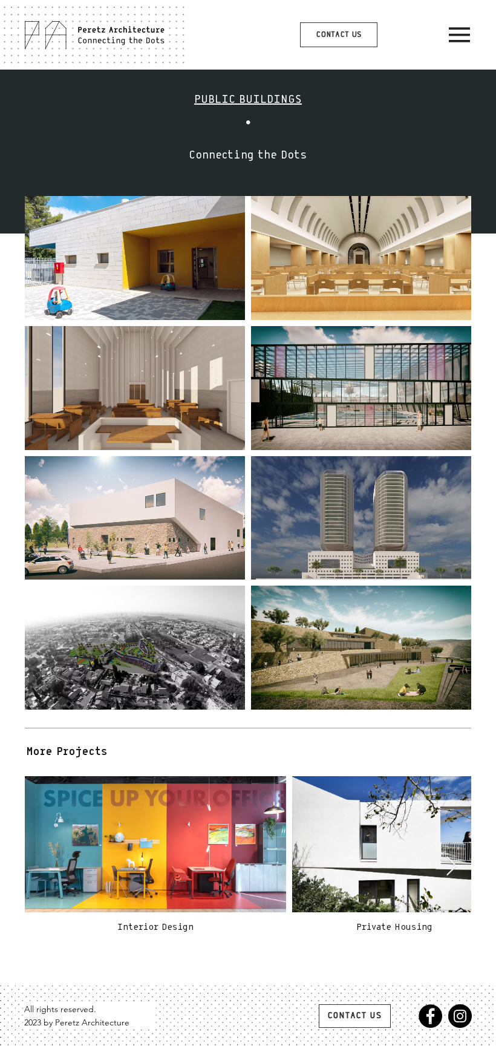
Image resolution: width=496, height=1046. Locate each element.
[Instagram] (460, 1016)
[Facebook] (430, 1016)
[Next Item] (451, 867)
